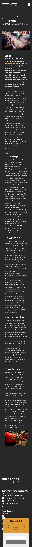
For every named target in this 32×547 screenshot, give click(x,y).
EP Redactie (9, 24)
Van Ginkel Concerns (12, 63)
